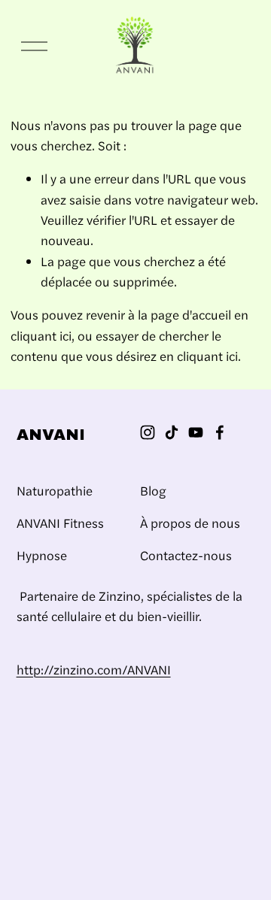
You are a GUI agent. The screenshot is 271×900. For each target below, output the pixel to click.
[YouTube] (195, 432)
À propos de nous (190, 523)
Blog (153, 490)
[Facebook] (219, 432)
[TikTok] (171, 432)
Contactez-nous (186, 555)
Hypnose (42, 555)
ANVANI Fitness (60, 523)
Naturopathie (55, 490)
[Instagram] (147, 432)
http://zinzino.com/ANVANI (94, 669)
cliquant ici (41, 335)
